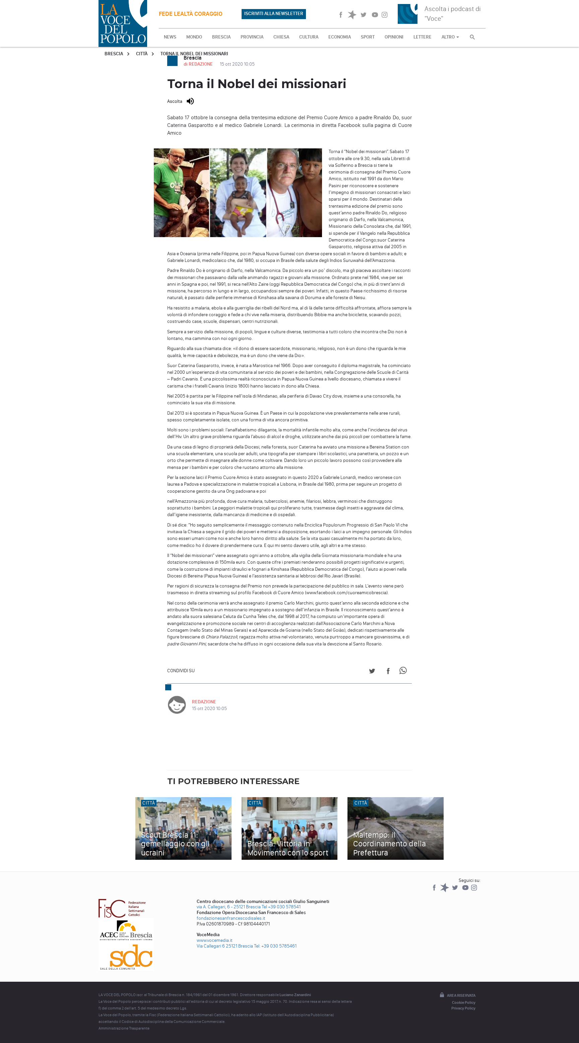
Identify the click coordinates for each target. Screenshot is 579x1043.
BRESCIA (221, 37)
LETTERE (422, 37)
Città (141, 54)
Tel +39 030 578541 (281, 907)
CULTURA (308, 37)
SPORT (368, 37)
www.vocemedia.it (215, 940)
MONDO (194, 37)
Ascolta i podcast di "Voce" (453, 13)
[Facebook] (435, 891)
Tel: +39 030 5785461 (275, 946)
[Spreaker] (445, 891)
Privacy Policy (463, 1008)
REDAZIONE (204, 702)
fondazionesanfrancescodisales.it (231, 918)
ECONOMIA (339, 37)
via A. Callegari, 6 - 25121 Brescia (229, 907)
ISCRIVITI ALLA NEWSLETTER (273, 13)
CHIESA (281, 37)
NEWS (170, 37)
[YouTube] (466, 891)
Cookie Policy (463, 1002)
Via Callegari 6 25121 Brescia (225, 946)
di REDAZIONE (199, 64)
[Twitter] (455, 891)
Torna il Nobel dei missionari (194, 54)
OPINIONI (394, 37)
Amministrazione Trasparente (124, 1028)
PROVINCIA (252, 37)
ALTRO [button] (449, 37)
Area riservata (461, 995)
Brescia (114, 54)
